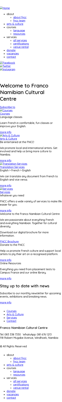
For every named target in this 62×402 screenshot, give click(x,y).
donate (11, 50)
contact (11, 56)
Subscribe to (7, 107)
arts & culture (15, 24)
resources (19, 33)
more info (5, 132)
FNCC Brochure (9, 241)
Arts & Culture (8, 138)
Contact (11, 321)
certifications (21, 43)
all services (20, 40)
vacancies (13, 53)
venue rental (21, 47)
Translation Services (12, 167)
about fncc (19, 17)
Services (5, 192)
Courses (5, 113)
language (19, 30)
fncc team (19, 20)
